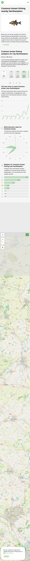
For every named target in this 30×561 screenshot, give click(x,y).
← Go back (5, 44)
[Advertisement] (15, 217)
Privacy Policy (9, 553)
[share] (2, 234)
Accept (6, 556)
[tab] (10, 83)
